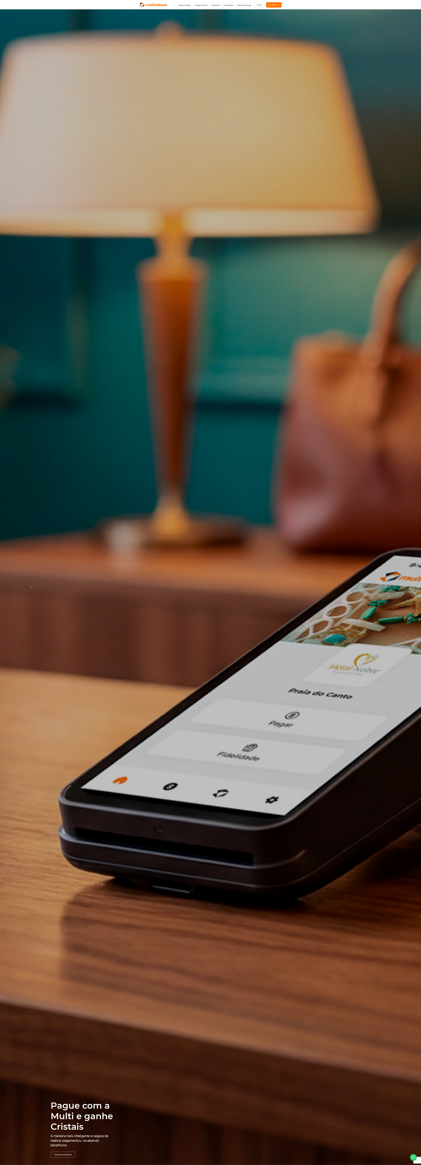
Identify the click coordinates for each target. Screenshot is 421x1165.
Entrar (259, 5)
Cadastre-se (274, 5)
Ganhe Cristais (184, 5)
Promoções (228, 5)
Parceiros (216, 5)
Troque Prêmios (201, 5)
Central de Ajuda (244, 5)
